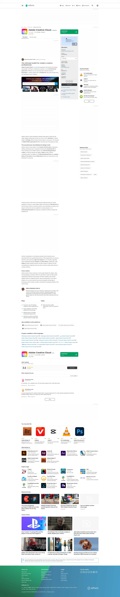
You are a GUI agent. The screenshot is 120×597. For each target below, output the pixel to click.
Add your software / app (27, 580)
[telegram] (96, 572)
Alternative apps (66, 96)
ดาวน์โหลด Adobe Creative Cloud (47, 342)
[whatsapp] (72, 81)
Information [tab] (25, 37)
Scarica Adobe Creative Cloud (62, 344)
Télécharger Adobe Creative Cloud (30, 336)
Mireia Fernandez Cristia (29, 59)
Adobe (62, 51)
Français (37, 587)
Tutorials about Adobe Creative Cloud (69, 90)
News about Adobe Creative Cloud (69, 94)
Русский (71, 587)
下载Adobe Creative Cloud (28, 344)
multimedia (37, 67)
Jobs (23, 576)
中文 (34, 589)
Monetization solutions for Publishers (46, 572)
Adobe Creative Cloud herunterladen (30, 346)
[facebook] (67, 81)
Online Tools (24, 582)
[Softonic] (30, 5)
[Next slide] (58, 89)
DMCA (62, 571)
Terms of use (63, 575)
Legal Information (64, 573)
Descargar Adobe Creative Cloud (49, 336)
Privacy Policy (63, 576)
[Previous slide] (22, 89)
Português (67, 587)
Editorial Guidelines (25, 578)
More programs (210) (69, 51)
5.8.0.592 (64, 58)
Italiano (48, 587)
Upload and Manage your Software (46, 575)
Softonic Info (24, 571)
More (50, 399)
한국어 (54, 587)
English (29, 587)
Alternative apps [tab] (33, 37)
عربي (23, 587)
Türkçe (27, 589)
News (79, 5)
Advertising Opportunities (46, 579)
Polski (63, 587)
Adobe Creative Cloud (42, 30)
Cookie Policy (63, 578)
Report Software (66, 87)
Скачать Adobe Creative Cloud (29, 340)
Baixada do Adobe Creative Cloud (47, 340)
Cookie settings (64, 580)
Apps (63, 5)
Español (33, 587)
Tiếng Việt (31, 589)
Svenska (75, 587)
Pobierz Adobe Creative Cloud (45, 338)
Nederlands (59, 587)
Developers (86, 5)
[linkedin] (91, 572)
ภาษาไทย (23, 589)
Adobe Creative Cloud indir (62, 338)
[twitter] (69, 81)
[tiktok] (86, 572)
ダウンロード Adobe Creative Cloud (66, 342)
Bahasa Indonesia (42, 587)
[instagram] (84, 572)
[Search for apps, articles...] (92, 5)
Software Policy (44, 577)
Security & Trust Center (26, 573)
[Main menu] (22, 5)
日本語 (51, 587)
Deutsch (25, 587)
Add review (69, 84)
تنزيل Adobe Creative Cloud (66, 336)
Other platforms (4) (65, 67)
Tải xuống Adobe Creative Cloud (45, 344)
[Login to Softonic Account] (97, 5)
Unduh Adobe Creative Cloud (28, 338)
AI (74, 5)
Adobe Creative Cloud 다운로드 (29, 342)
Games (68, 5)
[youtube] (94, 572)
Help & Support (25, 575)
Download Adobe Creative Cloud (66, 340)
